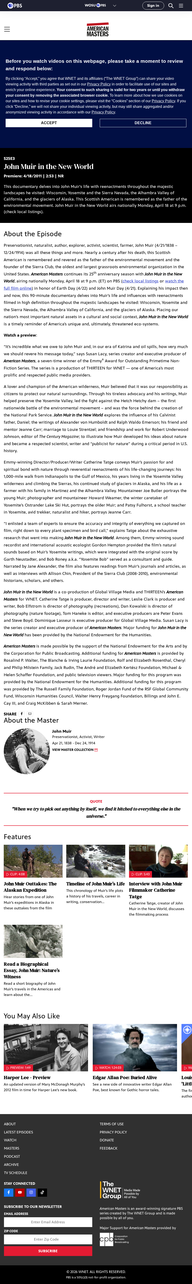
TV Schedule (15, 1173)
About (10, 1124)
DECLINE (143, 123)
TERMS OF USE (112, 1124)
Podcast (12, 1156)
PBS (14, 6)
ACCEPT (49, 123)
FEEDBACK (108, 1148)
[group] (46, 1061)
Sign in (153, 5)
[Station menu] (114, 5)
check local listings (140, 281)
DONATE (107, 1140)
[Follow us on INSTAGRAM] (31, 1193)
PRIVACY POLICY (113, 1132)
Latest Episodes (18, 1132)
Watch (10, 1140)
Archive (11, 1164)
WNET (83, 1272)
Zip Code (11, 1231)
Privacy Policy (99, 84)
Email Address (16, 1214)
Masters (11, 1148)
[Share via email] (30, 714)
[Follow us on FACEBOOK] (8, 1193)
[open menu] (25, 29)
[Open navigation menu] (181, 5)
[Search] (171, 5)
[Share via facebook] (21, 714)
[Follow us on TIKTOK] (42, 1193)
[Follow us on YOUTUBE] (20, 1193)
